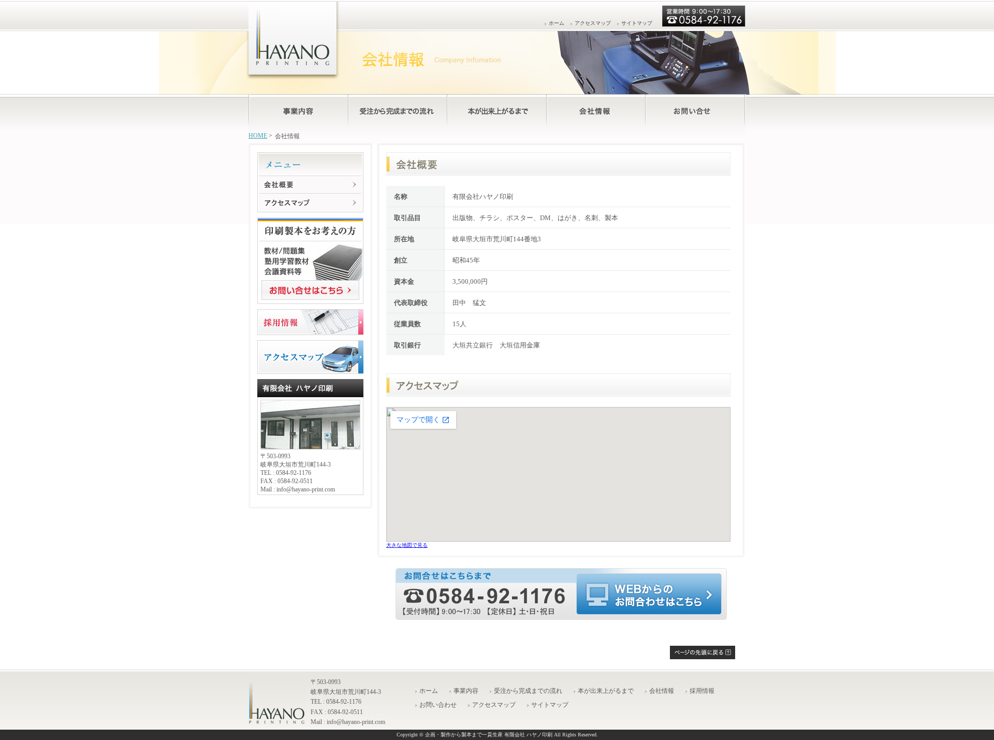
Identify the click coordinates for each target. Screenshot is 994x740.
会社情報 (661, 690)
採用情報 (702, 690)
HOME (257, 135)
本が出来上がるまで (606, 690)
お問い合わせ (438, 704)
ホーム (556, 23)
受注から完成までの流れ (528, 690)
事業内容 (466, 690)
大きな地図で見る (407, 545)
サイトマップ (636, 23)
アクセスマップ (593, 23)
